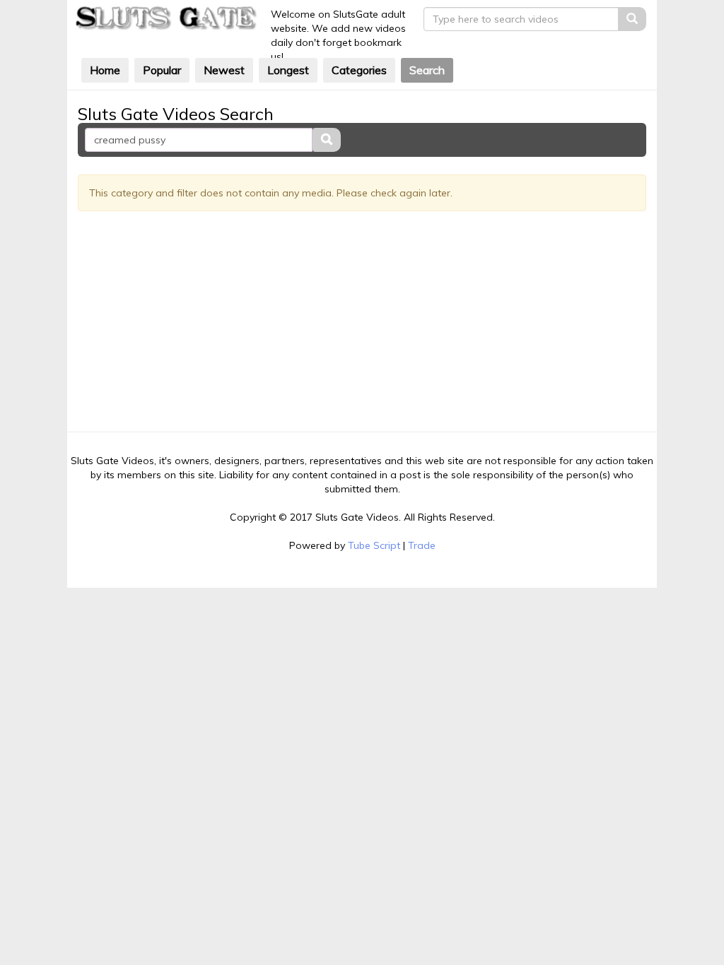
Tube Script (374, 545)
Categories (359, 70)
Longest (288, 70)
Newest (224, 70)
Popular (162, 70)
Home (105, 70)
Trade (422, 545)
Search (427, 70)
